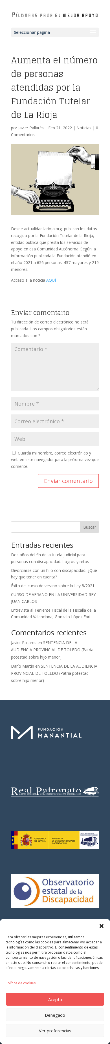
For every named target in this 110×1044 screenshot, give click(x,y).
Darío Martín (22, 666)
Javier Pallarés (31, 127)
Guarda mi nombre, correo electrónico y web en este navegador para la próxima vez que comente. (55, 459)
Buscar (89, 527)
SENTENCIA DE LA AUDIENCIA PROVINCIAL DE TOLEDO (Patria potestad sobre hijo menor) (52, 649)
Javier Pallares (23, 642)
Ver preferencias (55, 1030)
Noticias (83, 127)
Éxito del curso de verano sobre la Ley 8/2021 (52, 585)
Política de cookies (21, 983)
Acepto (55, 999)
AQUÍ (51, 280)
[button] (101, 926)
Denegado (55, 1015)
